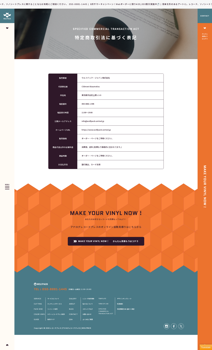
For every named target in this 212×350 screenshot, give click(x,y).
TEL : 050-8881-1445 (50, 289)
